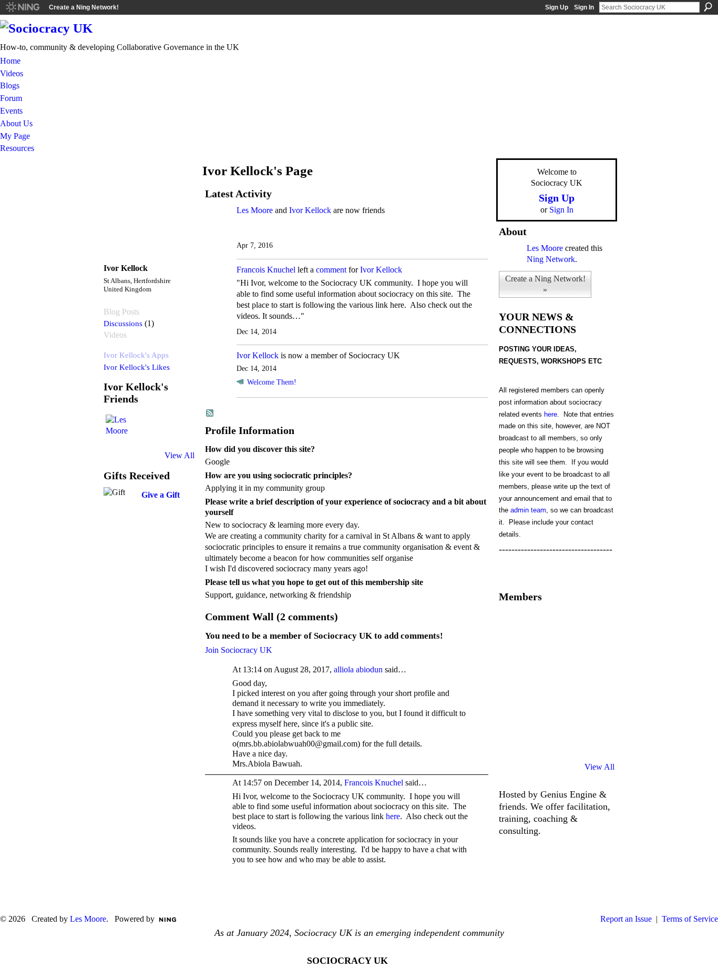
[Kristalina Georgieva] (511, 681)
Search (708, 7)
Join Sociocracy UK (238, 650)
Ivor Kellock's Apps (136, 354)
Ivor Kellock (310, 210)
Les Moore (255, 210)
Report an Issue (626, 918)
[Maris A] (565, 681)
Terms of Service (690, 918)
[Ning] (22, 7)
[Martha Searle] (511, 738)
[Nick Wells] (565, 710)
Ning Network (551, 259)
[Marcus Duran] (538, 710)
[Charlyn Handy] (591, 681)
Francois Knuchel (266, 269)
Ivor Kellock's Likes (137, 366)
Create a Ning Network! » (545, 284)
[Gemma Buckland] (538, 625)
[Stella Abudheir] (538, 681)
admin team (528, 510)
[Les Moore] (118, 427)
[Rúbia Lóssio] (565, 653)
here (393, 816)
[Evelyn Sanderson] (591, 625)
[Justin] (511, 710)
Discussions (123, 323)
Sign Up (556, 7)
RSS (210, 413)
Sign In (584, 7)
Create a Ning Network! (84, 7)
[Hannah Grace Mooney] (511, 653)
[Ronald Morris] (565, 625)
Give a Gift (160, 494)
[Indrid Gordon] (591, 653)
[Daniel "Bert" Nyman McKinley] (565, 738)
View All (179, 455)
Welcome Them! (271, 382)
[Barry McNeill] (538, 738)
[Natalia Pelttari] (511, 625)
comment (331, 269)
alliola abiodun (358, 669)
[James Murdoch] (591, 710)
